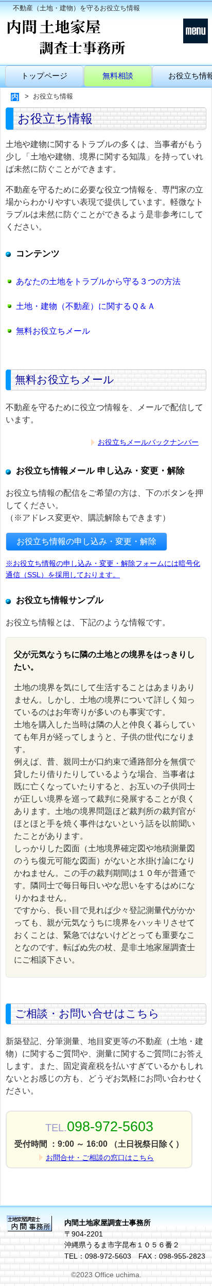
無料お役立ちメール (53, 331)
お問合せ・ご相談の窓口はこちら (100, 1157)
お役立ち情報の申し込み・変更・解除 (86, 541)
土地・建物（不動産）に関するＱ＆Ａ (85, 306)
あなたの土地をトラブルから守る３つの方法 (98, 281)
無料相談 (117, 75)
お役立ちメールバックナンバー (148, 442)
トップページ (44, 75)
